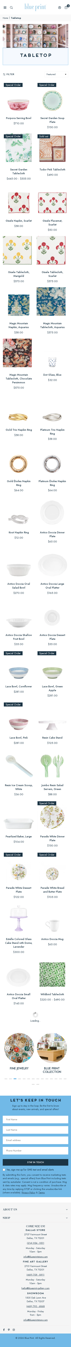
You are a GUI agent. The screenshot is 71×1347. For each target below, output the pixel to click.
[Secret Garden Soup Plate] (52, 98)
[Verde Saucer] (18, 1219)
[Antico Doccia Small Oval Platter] (18, 974)
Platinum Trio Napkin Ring (52, 431)
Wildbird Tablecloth (52, 994)
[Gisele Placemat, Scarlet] (52, 200)
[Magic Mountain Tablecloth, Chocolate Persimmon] (18, 354)
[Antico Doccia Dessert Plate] (52, 614)
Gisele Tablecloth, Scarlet (52, 274)
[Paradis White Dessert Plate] (18, 867)
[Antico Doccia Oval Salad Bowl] (18, 563)
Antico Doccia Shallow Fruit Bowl (19, 637)
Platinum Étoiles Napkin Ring (52, 483)
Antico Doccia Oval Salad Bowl (18, 585)
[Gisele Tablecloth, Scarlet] (52, 252)
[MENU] (5, 7)
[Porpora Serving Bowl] (18, 98)
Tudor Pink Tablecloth (52, 169)
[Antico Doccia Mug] (52, 919)
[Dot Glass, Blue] (52, 354)
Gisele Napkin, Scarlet (19, 221)
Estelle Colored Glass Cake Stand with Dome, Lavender (18, 943)
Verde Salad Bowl (52, 1144)
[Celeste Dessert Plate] (52, 1025)
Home (5, 18)
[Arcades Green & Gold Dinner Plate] (52, 1266)
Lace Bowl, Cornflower (18, 686)
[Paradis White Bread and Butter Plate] (52, 867)
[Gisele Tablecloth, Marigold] (18, 252)
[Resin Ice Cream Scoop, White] (18, 765)
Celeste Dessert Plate (52, 1045)
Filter (10, 74)
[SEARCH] (11, 7)
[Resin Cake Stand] (52, 717)
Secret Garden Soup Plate (52, 120)
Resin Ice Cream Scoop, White (19, 787)
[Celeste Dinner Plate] (52, 1076)
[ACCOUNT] (59, 7)
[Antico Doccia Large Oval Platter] (52, 563)
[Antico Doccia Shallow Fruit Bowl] (18, 614)
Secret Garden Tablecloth (18, 171)
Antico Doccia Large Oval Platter (52, 585)
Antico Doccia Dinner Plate (52, 534)
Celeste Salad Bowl (18, 1192)
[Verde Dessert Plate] (18, 1076)
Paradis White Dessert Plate (18, 890)
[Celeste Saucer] (52, 1171)
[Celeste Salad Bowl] (18, 1171)
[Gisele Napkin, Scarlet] (18, 200)
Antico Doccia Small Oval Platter (18, 996)
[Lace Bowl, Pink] (18, 717)
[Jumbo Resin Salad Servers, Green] (52, 765)
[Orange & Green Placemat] (18, 1025)
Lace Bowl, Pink (19, 737)
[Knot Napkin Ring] (18, 512)
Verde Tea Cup (19, 1287)
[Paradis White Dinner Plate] (52, 816)
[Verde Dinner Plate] (18, 1124)
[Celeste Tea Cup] (52, 1219)
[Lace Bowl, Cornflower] (18, 666)
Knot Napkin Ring (19, 532)
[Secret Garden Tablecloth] (18, 149)
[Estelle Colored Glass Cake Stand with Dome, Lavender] (18, 919)
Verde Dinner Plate (19, 1144)
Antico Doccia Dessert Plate (52, 637)
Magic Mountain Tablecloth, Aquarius (52, 325)
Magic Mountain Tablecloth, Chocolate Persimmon (19, 378)
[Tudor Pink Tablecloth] (52, 149)
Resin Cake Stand (52, 737)
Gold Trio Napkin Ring (19, 430)
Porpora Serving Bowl (18, 118)
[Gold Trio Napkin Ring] (18, 409)
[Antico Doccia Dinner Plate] (52, 512)
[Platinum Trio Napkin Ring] (52, 409)
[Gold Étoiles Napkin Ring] (18, 461)
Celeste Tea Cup (52, 1239)
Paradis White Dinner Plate (52, 838)
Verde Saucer (19, 1239)
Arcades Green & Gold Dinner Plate (52, 1289)
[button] (66, 7)
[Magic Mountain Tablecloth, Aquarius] (52, 303)
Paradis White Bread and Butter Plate (52, 890)
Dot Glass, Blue (52, 375)
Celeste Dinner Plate (52, 1097)
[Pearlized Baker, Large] (18, 816)
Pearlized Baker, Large (19, 836)
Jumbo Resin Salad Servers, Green (52, 787)
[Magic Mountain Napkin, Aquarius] (18, 303)
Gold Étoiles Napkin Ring (19, 483)
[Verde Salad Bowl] (52, 1124)
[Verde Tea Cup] (18, 1266)
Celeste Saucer (52, 1192)
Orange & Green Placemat (19, 1047)
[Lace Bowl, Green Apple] (52, 666)
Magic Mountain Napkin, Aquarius (19, 325)
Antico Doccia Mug (52, 939)
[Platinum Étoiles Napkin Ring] (52, 461)
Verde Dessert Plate (18, 1097)
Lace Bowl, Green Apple (52, 688)
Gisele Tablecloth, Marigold (18, 274)
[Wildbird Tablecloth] (52, 974)
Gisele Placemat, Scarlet (52, 222)
